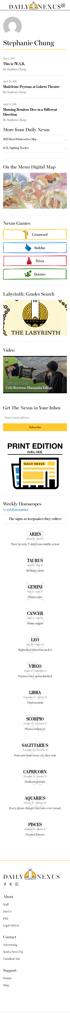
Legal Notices (11, 925)
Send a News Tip (13, 952)
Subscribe (35, 427)
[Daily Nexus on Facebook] (5, 884)
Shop (6, 985)
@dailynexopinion (17, 509)
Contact (9, 936)
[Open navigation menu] (63, 5)
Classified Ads (11, 959)
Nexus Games (16, 223)
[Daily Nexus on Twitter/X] (10, 884)
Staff (6, 904)
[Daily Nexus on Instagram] (16, 884)
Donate (7, 978)
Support (10, 970)
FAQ (5, 918)
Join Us (7, 911)
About (8, 896)
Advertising (10, 945)
